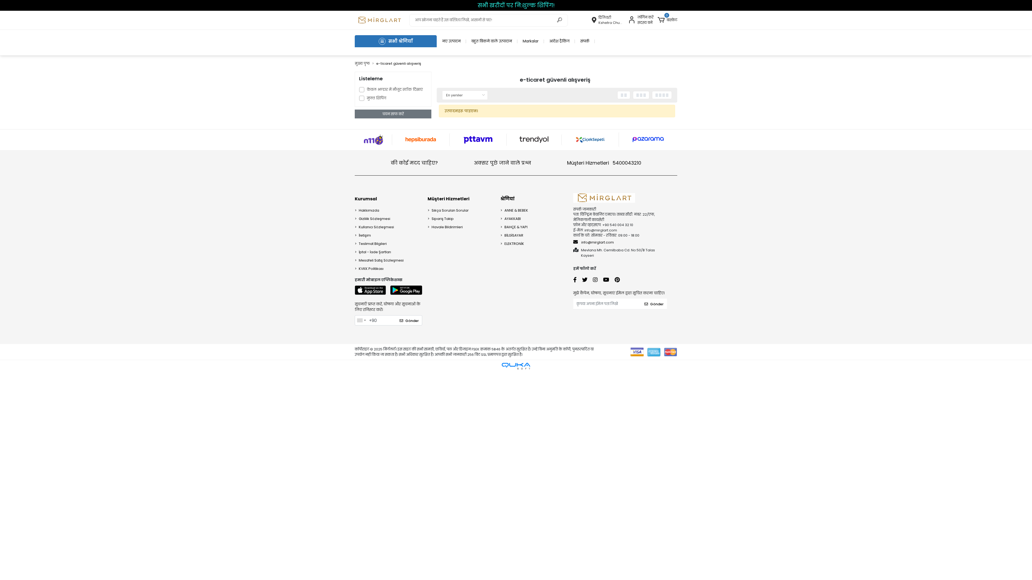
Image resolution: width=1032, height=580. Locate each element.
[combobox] (361, 320)
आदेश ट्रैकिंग (559, 41)
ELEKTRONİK (514, 243)
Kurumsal (366, 199)
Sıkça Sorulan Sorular (450, 210)
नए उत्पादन (451, 41)
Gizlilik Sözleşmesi (374, 218)
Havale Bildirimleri (447, 227)
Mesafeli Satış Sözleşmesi (381, 260)
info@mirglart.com (597, 242)
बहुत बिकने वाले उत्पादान (491, 41)
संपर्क (584, 41)
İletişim (365, 235)
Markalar (531, 41)
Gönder (412, 320)
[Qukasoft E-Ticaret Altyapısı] (516, 366)
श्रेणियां (507, 199)
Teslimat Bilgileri (373, 243)
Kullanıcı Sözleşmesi (376, 227)
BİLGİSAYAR (513, 235)
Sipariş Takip (443, 218)
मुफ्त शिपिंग (376, 98)
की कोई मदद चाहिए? (414, 163)
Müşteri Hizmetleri (604, 163)
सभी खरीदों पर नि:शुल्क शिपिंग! (516, 5)
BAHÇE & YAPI (516, 227)
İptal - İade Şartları (375, 252)
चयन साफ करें (393, 114)
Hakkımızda (369, 210)
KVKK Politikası (371, 268)
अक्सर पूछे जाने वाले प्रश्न (502, 163)
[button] (667, 20)
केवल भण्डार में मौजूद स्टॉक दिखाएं (395, 89)
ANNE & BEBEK (516, 210)
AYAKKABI (512, 218)
